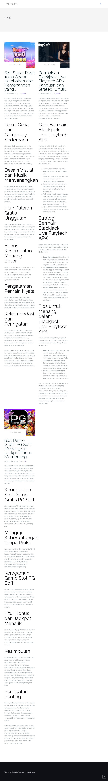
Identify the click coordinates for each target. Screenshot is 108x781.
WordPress (31, 772)
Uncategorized (15, 64)
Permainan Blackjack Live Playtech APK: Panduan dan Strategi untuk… (52, 81)
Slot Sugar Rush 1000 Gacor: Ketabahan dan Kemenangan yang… (19, 81)
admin (24, 93)
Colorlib (15, 772)
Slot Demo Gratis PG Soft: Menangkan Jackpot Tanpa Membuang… (18, 448)
